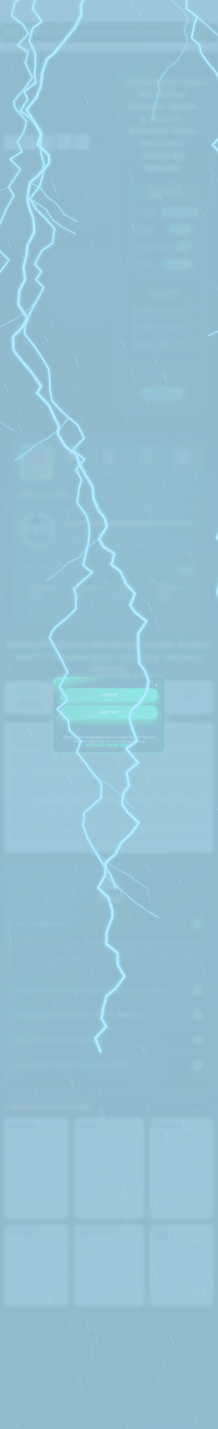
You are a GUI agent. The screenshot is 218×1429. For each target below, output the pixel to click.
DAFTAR (109, 712)
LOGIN (109, 695)
